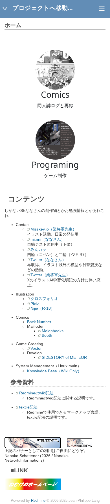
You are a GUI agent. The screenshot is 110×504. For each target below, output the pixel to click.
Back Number (39, 322)
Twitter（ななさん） (48, 259)
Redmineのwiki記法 (36, 393)
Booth (47, 335)
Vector (36, 348)
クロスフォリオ (44, 298)
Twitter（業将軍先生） (50, 275)
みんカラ (38, 249)
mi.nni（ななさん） (47, 239)
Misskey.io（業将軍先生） (53, 229)
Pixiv (34, 303)
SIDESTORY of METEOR (64, 357)
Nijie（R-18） (42, 308)
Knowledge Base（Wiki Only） (54, 371)
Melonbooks (52, 331)
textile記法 (28, 407)
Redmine (38, 501)
